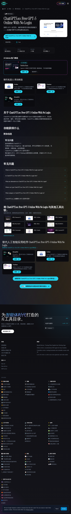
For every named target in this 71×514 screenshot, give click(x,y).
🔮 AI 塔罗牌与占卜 (6, 482)
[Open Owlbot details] (9, 86)
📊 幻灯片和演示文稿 (30, 464)
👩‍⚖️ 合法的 (27, 459)
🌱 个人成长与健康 (53, 425)
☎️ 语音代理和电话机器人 (54, 394)
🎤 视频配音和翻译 (29, 394)
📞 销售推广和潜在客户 (7, 472)
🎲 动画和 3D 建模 (6, 386)
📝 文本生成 (4, 446)
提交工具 (3, 355)
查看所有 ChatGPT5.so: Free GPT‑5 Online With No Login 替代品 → (35, 278)
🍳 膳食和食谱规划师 (53, 441)
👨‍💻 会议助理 (51, 433)
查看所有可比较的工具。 (9, 235)
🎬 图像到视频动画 (29, 384)
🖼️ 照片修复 (4, 413)
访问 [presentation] (23, 71)
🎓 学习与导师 (5, 490)
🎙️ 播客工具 (51, 386)
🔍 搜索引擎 (51, 456)
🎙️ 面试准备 (28, 474)
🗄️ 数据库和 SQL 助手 (30, 433)
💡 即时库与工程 (5, 438)
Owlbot (16, 84)
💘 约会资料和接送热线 (7, 497)
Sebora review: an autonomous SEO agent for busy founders (52, 347)
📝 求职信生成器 (5, 449)
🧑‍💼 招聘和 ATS (28, 467)
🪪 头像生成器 (5, 400)
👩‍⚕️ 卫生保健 (4, 484)
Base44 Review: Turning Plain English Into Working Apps (51, 345)
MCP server (4, 368)
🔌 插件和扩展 (28, 430)
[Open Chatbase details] (41, 86)
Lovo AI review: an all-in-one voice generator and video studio (52, 354)
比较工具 (3, 347)
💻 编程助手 (28, 438)
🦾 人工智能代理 (52, 428)
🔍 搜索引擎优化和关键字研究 (9, 461)
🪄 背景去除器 (5, 415)
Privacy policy (29, 509)
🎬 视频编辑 (28, 392)
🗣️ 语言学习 (4, 500)
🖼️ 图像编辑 (4, 397)
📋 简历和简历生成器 (30, 472)
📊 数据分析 (51, 459)
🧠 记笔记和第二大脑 (53, 443)
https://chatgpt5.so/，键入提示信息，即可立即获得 (26, 146)
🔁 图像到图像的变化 (6, 392)
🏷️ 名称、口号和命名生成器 (8, 441)
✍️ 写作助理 (4, 436)
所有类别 (3, 345)
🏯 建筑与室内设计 (6, 402)
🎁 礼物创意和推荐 (6, 492)
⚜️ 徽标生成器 (5, 405)
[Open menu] (68, 3)
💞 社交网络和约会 (6, 495)
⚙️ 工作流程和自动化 (53, 438)
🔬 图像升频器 (5, 394)
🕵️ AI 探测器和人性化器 (7, 425)
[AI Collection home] (4, 3)
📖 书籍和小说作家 (6, 430)
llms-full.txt (4, 366)
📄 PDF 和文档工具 (6, 428)
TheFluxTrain (24, 65)
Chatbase (48, 84)
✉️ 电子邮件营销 (5, 467)
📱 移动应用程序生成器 (31, 436)
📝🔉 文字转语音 (52, 389)
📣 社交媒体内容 (5, 469)
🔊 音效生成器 (52, 397)
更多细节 (35, 71)
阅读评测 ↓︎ (8, 42)
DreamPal (16, 97)
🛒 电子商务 (28, 469)
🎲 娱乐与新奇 (5, 487)
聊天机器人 (18, 9)
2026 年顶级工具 (5, 353)
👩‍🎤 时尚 (3, 410)
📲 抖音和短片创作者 (30, 386)
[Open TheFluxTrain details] (12, 66)
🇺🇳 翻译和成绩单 (52, 392)
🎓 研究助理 (51, 461)
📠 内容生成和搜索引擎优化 (8, 433)
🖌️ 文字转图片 (5, 407)
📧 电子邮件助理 (5, 464)
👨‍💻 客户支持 (28, 461)
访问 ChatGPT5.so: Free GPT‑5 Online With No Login (20, 36)
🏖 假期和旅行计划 (53, 436)
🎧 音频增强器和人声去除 (54, 400)
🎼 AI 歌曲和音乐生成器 (54, 384)
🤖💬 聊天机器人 (52, 464)
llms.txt (3, 363)
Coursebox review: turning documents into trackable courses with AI (53, 351)
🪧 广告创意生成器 (6, 459)
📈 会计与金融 (28, 456)
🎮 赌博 (3, 503)
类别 (10, 9)
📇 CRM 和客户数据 (6, 456)
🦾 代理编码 (28, 428)
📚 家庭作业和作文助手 (7, 443)
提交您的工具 (7, 331)
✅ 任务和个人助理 (53, 430)
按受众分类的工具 (6, 350)
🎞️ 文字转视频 (28, 389)
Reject (57, 508)
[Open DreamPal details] (9, 99)
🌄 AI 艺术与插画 (5, 384)
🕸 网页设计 (28, 441)
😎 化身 (3, 389)
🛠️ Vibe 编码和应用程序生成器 (32, 425)
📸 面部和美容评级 (6, 418)
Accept (64, 508)
